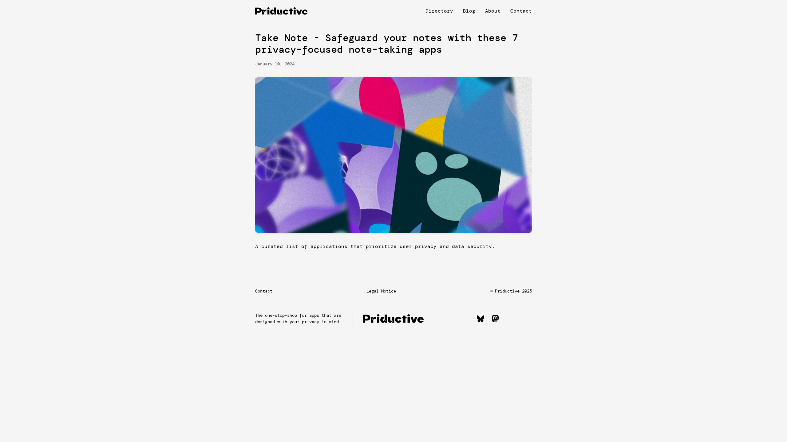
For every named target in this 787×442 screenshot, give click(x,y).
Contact (521, 11)
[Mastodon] (495, 318)
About (492, 11)
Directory (439, 11)
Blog (469, 11)
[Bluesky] (480, 318)
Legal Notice (381, 291)
